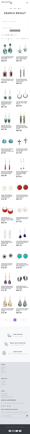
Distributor (3, 384)
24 (8, 38)
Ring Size (3, 372)
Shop (15, 8)
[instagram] (5, 406)
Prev (5, 320)
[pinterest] (7, 406)
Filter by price (7, 28)
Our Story (3, 381)
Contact (3, 383)
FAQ (2, 370)
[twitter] (1, 406)
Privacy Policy (4, 393)
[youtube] (9, 406)
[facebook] (3, 406)
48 (11, 38)
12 (5, 38)
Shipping (3, 367)
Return (2, 369)
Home (10, 8)
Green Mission (4, 395)
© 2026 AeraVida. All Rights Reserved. (15, 427)
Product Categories (9, 21)
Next (24, 320)
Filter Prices (15, 30)
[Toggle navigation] (27, 3)
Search (19, 8)
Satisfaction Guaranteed (7, 397)
